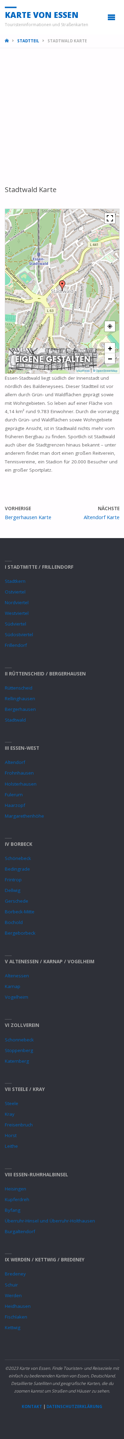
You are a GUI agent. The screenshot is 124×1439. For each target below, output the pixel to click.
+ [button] (110, 348)
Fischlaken (16, 1317)
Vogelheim (16, 997)
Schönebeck (18, 858)
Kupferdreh (17, 1199)
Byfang (12, 1210)
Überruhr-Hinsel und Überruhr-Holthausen (50, 1221)
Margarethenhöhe (24, 816)
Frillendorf (16, 645)
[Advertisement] (62, 119)
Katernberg (17, 1061)
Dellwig (12, 890)
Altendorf (15, 762)
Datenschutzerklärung (74, 1406)
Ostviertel (15, 592)
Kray (9, 1114)
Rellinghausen (20, 698)
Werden (13, 1295)
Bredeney (15, 1274)
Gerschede (16, 901)
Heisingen (15, 1189)
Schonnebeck (19, 1040)
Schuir (11, 1285)
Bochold (14, 922)
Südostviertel (19, 634)
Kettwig (12, 1327)
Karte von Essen (42, 14)
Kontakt (32, 1406)
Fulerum (14, 794)
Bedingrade (17, 869)
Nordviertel (17, 602)
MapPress (83, 370)
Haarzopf (15, 805)
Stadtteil (28, 40)
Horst (11, 1135)
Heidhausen (18, 1306)
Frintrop (13, 879)
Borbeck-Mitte (19, 911)
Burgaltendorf (20, 1231)
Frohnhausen (19, 773)
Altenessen (17, 976)
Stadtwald (15, 720)
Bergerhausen (20, 709)
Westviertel (17, 613)
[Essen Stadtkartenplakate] (53, 358)
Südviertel (15, 624)
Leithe (11, 1146)
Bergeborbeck (20, 933)
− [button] (110, 358)
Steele (11, 1103)
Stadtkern (15, 581)
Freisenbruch (19, 1125)
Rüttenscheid (18, 688)
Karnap (12, 986)
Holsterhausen (21, 784)
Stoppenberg (19, 1050)
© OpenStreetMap (105, 370)
